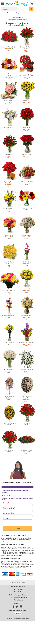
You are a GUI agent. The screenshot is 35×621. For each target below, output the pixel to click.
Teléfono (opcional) (9, 508)
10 (12, 77)
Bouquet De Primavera (26, 342)
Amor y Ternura (26, 235)
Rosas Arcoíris (8, 235)
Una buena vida (26, 450)
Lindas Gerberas (26, 208)
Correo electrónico (9, 513)
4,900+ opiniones (21, 19)
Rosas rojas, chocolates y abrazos (26, 74)
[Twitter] (17, 607)
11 (29, 77)
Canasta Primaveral (26, 181)
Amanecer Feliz (26, 316)
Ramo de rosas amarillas (9, 262)
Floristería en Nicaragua (17, 582)
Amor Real (8, 154)
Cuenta (18, 592)
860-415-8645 (6, 495)
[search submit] (31, 9)
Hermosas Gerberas (8, 316)
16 (29, 50)
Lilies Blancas (8, 127)
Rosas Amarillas (26, 289)
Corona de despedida (26, 369)
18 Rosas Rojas (26, 154)
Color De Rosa (26, 262)
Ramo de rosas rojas (8, 47)
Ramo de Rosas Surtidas (9, 74)
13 (12, 48)
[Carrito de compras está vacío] (31, 4)
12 (12, 104)
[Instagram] (21, 607)
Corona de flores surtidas (8, 397)
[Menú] (1, 4)
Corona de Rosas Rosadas (26, 397)
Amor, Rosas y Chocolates (9, 182)
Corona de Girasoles (9, 423)
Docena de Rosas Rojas (26, 47)
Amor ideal (26, 127)
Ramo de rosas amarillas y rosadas (9, 289)
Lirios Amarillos (9, 342)
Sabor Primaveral (8, 208)
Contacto (19, 589)
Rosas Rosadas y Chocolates (9, 101)
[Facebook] (13, 607)
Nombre (6, 503)
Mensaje (6, 518)
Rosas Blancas (9, 369)
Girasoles (26, 100)
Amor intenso (26, 423)
